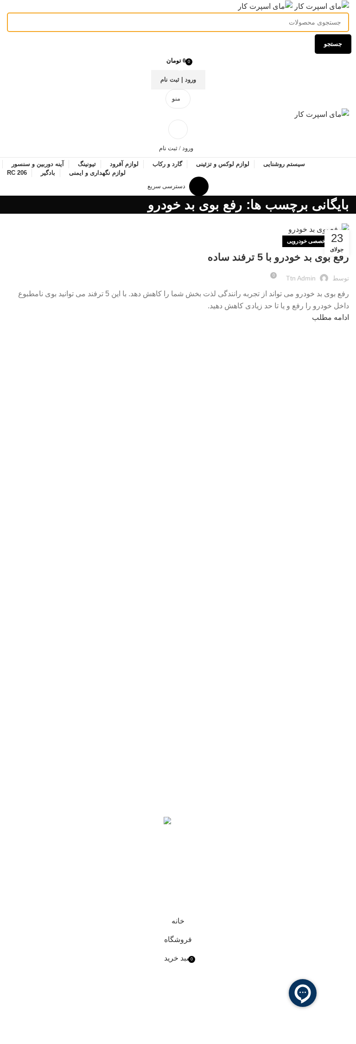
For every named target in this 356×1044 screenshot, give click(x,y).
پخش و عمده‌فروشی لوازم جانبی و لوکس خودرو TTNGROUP (275, 825)
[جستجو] (178, 129)
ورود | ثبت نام (178, 79)
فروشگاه (157, 722)
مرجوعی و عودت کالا (316, 865)
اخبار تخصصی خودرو (139, 757)
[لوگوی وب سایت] (320, 6)
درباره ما (157, 792)
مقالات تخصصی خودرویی (315, 241)
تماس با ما (155, 774)
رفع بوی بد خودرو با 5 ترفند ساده (278, 257)
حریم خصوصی (326, 883)
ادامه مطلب (330, 317)
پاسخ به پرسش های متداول (307, 848)
